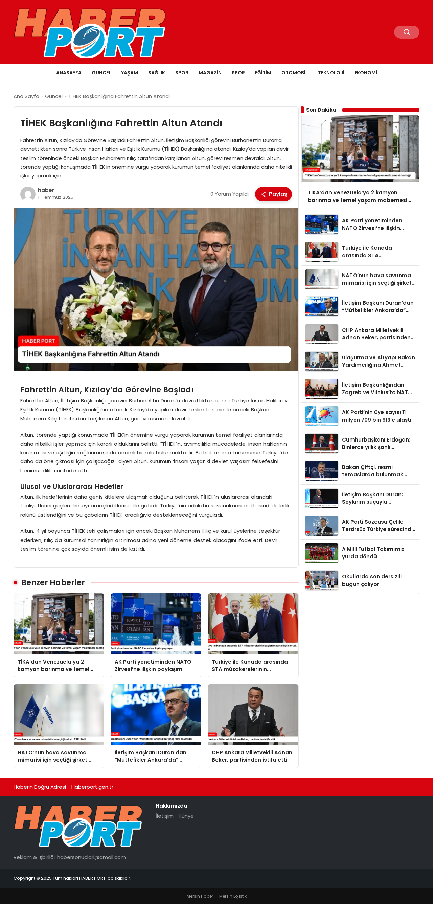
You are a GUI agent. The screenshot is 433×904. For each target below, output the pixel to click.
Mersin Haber (200, 896)
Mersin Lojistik (233, 896)
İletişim (165, 815)
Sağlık (156, 72)
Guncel (101, 72)
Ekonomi (366, 72)
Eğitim (263, 72)
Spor (181, 72)
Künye (186, 815)
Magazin (210, 72)
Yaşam (129, 72)
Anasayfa (69, 72)
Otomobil (294, 72)
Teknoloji (331, 72)
